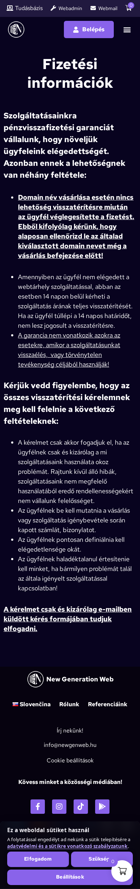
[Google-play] (102, 806)
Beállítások (70, 877)
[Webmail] (93, 8)
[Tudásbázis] (10, 8)
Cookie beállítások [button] (70, 760)
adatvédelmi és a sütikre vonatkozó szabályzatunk (67, 846)
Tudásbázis (29, 8)
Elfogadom (38, 859)
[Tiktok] (81, 806)
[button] (127, 30)
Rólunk (69, 704)
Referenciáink (107, 704)
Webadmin (70, 8)
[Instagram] (59, 806)
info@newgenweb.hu (70, 745)
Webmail (107, 8)
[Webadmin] (53, 8)
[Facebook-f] (38, 806)
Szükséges (102, 859)
